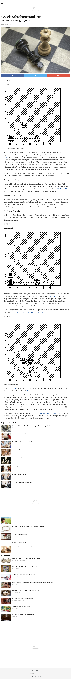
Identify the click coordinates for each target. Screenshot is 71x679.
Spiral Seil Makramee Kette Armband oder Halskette (28, 526)
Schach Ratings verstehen (20, 474)
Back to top (35, 670)
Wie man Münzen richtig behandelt (23, 598)
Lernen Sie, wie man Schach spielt (23, 434)
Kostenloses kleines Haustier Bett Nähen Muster (27, 590)
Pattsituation (11, 388)
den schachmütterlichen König (24, 312)
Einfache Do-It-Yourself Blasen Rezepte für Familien (28, 518)
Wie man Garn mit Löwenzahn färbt (23, 614)
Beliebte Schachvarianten (20, 458)
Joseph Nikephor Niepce (19, 542)
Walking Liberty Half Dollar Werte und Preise (26, 558)
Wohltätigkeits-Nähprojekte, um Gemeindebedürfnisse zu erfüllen (32, 582)
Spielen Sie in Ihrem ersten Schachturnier (25, 450)
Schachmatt (51, 296)
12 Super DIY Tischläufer (19, 534)
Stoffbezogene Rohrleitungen (21, 606)
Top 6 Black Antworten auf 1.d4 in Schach (25, 442)
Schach (3, 13)
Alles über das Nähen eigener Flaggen (24, 574)
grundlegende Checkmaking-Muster (50, 413)
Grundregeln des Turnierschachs (22, 466)
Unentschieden (32, 391)
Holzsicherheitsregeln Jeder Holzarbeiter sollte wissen (29, 547)
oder (62, 189)
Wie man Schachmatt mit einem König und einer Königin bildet (31, 426)
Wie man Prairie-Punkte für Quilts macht (24, 566)
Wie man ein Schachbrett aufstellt (22, 482)
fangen (40, 312)
